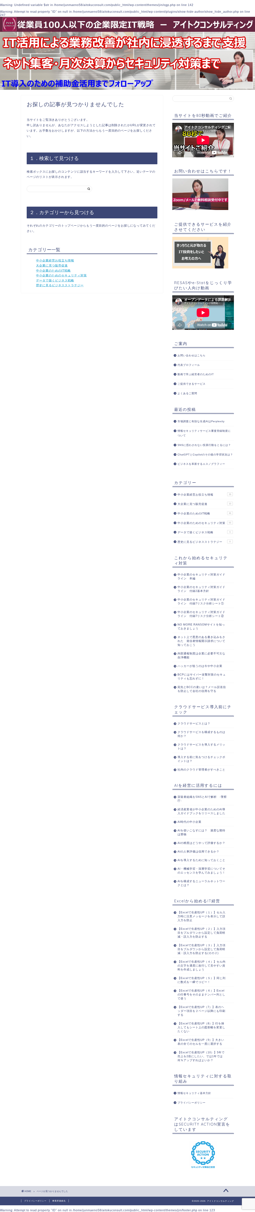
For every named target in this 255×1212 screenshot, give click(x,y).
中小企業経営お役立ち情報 (55, 260)
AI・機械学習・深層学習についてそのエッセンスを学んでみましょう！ (201, 870)
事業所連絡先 (59, 1201)
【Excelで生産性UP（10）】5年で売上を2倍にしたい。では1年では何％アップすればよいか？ (201, 1056)
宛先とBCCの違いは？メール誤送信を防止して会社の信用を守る (202, 689)
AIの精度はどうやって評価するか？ (201, 842)
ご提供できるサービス (192, 383)
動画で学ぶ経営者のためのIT (196, 374)
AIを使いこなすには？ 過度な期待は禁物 (201, 832)
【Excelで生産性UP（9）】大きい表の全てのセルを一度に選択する (201, 1041)
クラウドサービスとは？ (194, 723)
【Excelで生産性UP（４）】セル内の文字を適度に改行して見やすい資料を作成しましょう (202, 965)
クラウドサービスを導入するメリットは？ (201, 746)
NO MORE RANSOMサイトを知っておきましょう (201, 626)
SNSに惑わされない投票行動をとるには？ (204, 445)
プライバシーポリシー (192, 1102)
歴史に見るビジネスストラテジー (60, 285)
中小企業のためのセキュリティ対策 (61, 275)
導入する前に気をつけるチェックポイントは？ (201, 759)
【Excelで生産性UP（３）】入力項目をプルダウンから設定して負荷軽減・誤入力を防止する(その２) (202, 949)
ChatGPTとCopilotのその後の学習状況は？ (205, 454)
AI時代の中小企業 (189, 821)
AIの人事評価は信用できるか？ (198, 851)
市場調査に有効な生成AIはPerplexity (201, 421)
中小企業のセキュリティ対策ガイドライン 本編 (201, 576)
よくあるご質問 (187, 393)
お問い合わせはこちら (192, 355)
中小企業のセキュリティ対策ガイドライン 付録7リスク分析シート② (201, 613)
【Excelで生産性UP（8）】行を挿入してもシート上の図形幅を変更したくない (201, 1027)
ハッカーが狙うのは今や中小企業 (200, 666)
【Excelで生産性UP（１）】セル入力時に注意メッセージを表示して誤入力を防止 (202, 916)
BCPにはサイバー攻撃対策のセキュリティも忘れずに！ (202, 676)
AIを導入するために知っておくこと (201, 860)
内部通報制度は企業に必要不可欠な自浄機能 (201, 655)
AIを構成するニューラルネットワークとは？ (201, 883)
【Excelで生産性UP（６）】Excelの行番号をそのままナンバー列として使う (201, 994)
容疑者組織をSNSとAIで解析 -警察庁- (202, 798)
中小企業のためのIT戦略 (53, 270)
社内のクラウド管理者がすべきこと (201, 769)
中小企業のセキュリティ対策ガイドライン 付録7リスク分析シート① (201, 601)
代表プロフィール (189, 365)
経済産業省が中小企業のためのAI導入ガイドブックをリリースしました (201, 811)
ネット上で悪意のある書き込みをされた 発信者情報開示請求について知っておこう (201, 640)
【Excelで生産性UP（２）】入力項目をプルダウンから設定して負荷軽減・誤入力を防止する (202, 932)
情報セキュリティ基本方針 (194, 1093)
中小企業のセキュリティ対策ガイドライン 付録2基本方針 (201, 588)
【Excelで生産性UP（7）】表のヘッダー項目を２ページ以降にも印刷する (201, 1010)
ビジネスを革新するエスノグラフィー (201, 464)
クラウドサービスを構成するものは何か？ (201, 734)
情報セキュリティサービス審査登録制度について (204, 433)
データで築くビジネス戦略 (55, 280)
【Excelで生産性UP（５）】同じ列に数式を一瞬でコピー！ (202, 980)
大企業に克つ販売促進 (52, 265)
